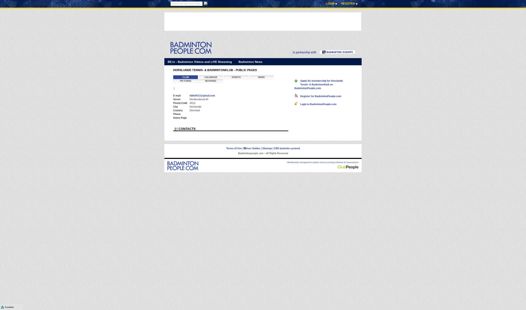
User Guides (253, 148)
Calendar (210, 77)
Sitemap (267, 148)
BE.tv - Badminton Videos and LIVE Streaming (200, 61)
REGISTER (348, 3)
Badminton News (250, 61)
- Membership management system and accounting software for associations (322, 162)
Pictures (185, 81)
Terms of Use (234, 148)
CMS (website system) (287, 148)
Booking (210, 81)
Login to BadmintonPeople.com (317, 104)
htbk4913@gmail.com (202, 95)
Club (185, 77)
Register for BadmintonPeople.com (319, 96)
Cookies (9, 307)
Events (236, 77)
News (261, 77)
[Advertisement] (239, 21)
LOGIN (330, 3)
